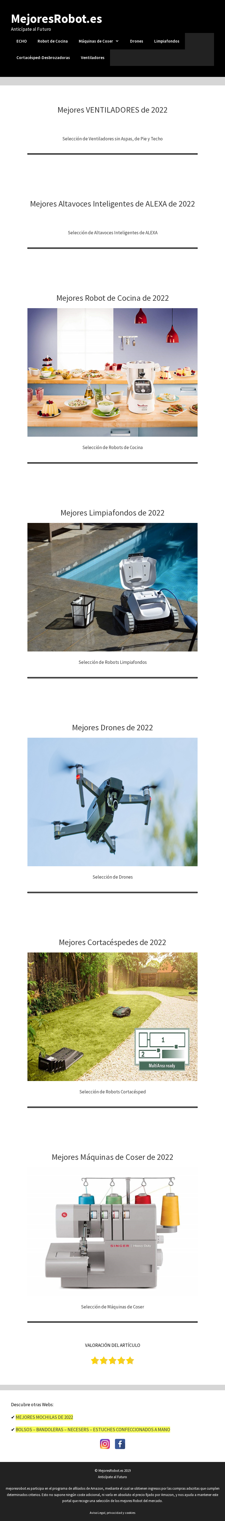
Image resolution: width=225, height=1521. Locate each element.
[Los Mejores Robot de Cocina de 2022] (112, 433)
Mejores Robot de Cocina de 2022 (112, 297)
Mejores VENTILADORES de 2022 (112, 109)
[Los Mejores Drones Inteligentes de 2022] (112, 863)
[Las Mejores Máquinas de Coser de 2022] (112, 1293)
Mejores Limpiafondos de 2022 (112, 512)
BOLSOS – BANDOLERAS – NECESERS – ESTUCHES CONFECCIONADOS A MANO (93, 1430)
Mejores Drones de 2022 (112, 727)
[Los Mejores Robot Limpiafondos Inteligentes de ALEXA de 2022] (112, 648)
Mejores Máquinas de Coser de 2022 (112, 1157)
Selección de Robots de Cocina (112, 447)
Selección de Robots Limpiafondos (112, 662)
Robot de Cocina (53, 41)
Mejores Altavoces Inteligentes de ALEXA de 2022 (112, 203)
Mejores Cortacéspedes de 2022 (112, 942)
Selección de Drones (112, 877)
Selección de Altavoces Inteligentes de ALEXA (113, 233)
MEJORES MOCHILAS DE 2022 (44, 1417)
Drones (136, 41)
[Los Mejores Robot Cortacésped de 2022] (112, 1078)
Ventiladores (93, 57)
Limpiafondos (166, 41)
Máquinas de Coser (96, 41)
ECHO (21, 41)
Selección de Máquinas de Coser (112, 1307)
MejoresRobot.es (56, 18)
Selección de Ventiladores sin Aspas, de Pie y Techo (112, 139)
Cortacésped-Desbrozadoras (43, 57)
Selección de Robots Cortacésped (112, 1092)
